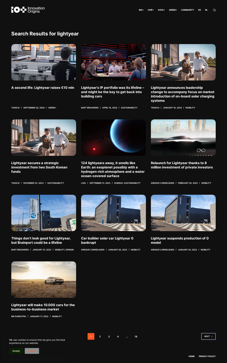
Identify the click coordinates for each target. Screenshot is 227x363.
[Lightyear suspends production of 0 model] (183, 213)
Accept (16, 351)
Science (118, 183)
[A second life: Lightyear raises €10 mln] (43, 62)
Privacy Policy (207, 356)
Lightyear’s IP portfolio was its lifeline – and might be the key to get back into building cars (112, 92)
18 (136, 336)
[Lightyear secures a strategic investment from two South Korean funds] (43, 137)
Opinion (69, 249)
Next (207, 336)
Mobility (190, 107)
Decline (32, 351)
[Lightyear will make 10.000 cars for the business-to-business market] (43, 279)
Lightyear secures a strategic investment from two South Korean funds (39, 167)
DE (199, 10)
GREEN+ (173, 10)
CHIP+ (151, 10)
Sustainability (129, 107)
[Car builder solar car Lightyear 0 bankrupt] (113, 213)
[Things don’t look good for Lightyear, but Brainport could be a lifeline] (43, 213)
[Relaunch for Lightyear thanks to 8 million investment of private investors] (183, 137)
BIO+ (141, 10)
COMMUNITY (187, 10)
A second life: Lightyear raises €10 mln (42, 88)
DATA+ (161, 10)
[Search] (214, 10)
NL (206, 10)
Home (192, 356)
